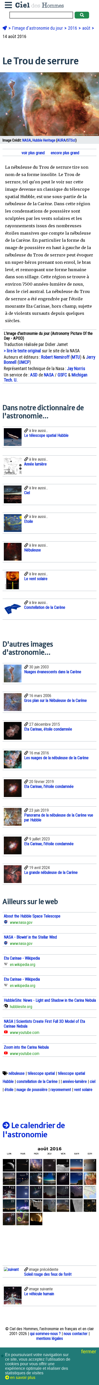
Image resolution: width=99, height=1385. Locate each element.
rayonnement (61, 1089)
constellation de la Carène (37, 1081)
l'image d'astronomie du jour (38, 28)
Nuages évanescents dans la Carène (52, 671)
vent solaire (83, 1089)
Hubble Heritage (43, 140)
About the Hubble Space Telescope (32, 916)
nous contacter (76, 1333)
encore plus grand (64, 152)
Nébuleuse (32, 550)
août (86, 28)
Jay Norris (76, 368)
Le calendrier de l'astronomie (34, 1130)
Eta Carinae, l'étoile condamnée (49, 786)
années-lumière (75, 1081)
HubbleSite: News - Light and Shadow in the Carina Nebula (50, 1000)
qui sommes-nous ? (45, 1333)
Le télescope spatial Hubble (46, 435)
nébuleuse (17, 1073)
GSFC (62, 374)
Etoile (28, 521)
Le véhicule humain (39, 1293)
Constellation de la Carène (44, 607)
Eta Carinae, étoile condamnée (48, 729)
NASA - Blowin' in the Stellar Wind (30, 937)
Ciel (27, 492)
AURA (61, 140)
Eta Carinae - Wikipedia (22, 958)
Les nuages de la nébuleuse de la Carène (56, 757)
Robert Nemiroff (55, 357)
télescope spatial (41, 1073)
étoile (9, 1089)
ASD (34, 374)
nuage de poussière (31, 1089)
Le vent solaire (35, 578)
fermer (89, 1351)
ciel (92, 1081)
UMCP (24, 362)
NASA (26, 140)
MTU (76, 357)
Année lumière (35, 464)
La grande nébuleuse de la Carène (51, 872)
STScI (71, 140)
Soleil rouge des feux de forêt (48, 1274)
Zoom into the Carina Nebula (26, 1047)
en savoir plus (22, 1377)
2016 (73, 28)
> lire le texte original (22, 350)
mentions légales (49, 1338)
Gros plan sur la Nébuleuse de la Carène (55, 700)
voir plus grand (33, 152)
